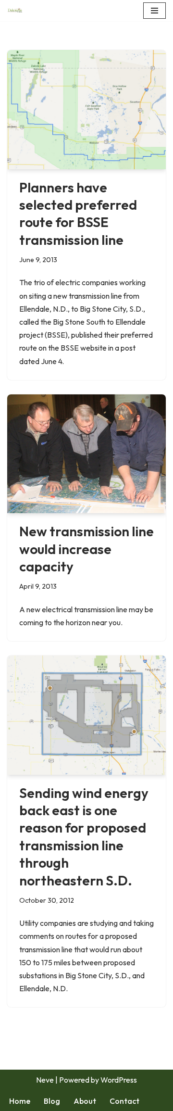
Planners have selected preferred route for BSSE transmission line (78, 213)
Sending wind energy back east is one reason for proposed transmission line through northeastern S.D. (83, 836)
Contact (124, 1101)
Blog (52, 1101)
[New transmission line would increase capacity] (86, 454)
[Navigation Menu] (154, 10)
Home (19, 1101)
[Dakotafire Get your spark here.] (15, 10)
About (85, 1101)
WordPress (118, 1080)
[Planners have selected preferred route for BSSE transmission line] (86, 109)
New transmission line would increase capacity (86, 549)
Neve (45, 1080)
